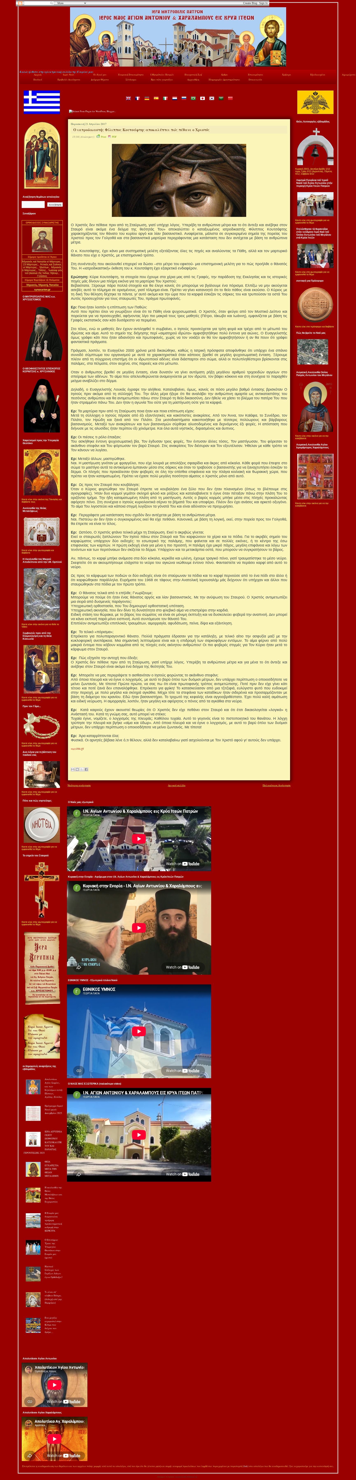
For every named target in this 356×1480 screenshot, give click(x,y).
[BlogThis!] (77, 769)
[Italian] (165, 101)
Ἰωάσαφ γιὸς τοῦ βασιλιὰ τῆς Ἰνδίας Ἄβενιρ (43, 272)
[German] (146, 101)
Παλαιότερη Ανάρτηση (276, 785)
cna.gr (80, 748)
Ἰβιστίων (44, 267)
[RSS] (24, 1467)
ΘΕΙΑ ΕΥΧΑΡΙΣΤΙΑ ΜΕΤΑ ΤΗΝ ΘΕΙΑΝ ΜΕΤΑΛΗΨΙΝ (52, 1168)
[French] (137, 101)
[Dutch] (174, 101)
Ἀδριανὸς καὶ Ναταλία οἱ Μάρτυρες (41, 261)
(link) (245, 1466)
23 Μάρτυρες (30, 264)
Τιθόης (42, 270)
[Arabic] (221, 101)
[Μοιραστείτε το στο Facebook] (86, 769)
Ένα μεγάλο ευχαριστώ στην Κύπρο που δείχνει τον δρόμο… (53, 1324)
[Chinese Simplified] (230, 101)
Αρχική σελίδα (176, 785)
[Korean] (211, 101)
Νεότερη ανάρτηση (79, 785)
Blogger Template (165, 1477)
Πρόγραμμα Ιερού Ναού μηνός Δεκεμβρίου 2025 (54, 1109)
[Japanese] (202, 101)
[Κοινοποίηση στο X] (82, 769)
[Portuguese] (193, 101)
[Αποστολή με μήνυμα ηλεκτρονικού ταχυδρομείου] (73, 769)
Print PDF (109, 137)
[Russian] (183, 101)
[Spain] (156, 101)
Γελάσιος (42, 276)
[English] (128, 101)
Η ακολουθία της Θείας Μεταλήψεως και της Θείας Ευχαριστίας (53, 1194)
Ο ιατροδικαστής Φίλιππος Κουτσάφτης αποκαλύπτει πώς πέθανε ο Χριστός (141, 129)
